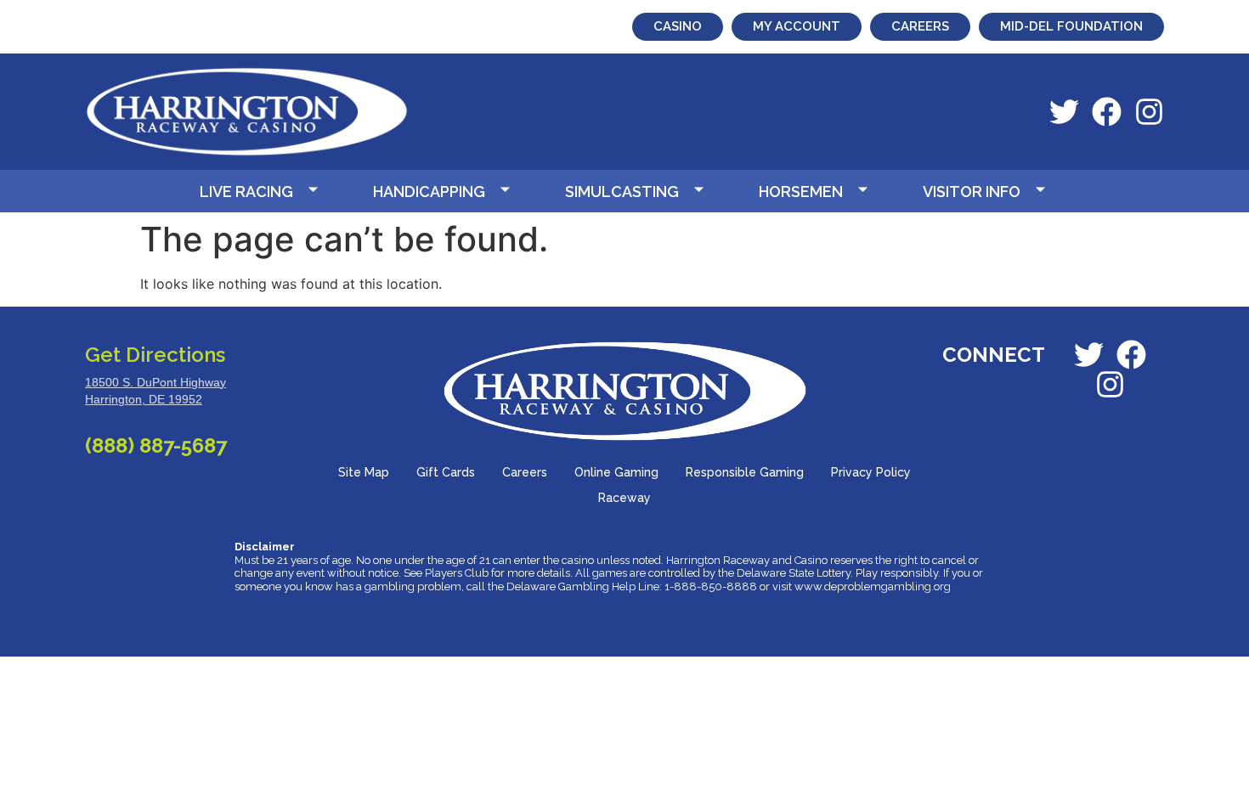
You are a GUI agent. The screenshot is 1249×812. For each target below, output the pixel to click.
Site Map (363, 472)
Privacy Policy (871, 472)
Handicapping (429, 191)
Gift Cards (445, 472)
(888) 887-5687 (156, 445)
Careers (524, 472)
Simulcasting (622, 191)
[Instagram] (1149, 112)
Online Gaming (616, 472)
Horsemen (801, 191)
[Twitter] (1064, 112)
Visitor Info (971, 191)
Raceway (624, 498)
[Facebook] (1107, 112)
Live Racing (246, 191)
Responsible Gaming (745, 472)
